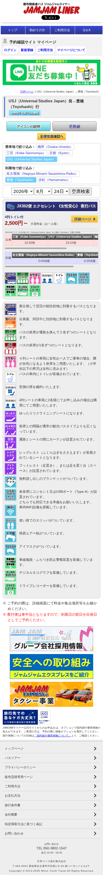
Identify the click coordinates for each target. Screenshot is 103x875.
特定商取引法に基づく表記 (23, 824)
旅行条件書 (12, 805)
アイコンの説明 (28, 126)
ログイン (10, 50)
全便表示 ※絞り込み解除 (24, 113)
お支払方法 (12, 795)
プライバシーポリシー (20, 767)
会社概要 (11, 814)
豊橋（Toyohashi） (20, 180)
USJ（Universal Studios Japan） (31, 159)
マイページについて (71, 50)
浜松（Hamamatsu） (54, 180)
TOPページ (27, 91)
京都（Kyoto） (60, 153)
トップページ (14, 748)
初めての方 (37, 30)
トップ (12, 30)
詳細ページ (82, 219)
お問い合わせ (14, 833)
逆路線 (74, 126)
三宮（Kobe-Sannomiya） (26, 153)
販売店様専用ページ (19, 777)
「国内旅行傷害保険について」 (52, 735)
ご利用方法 (62, 30)
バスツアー (12, 758)
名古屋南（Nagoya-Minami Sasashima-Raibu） (42, 173)
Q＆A (87, 30)
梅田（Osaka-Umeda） (55, 147)
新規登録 (27, 50)
